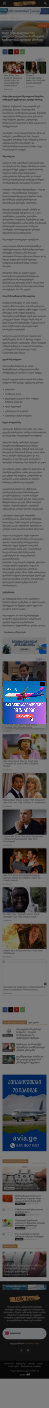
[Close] (42, 684)
